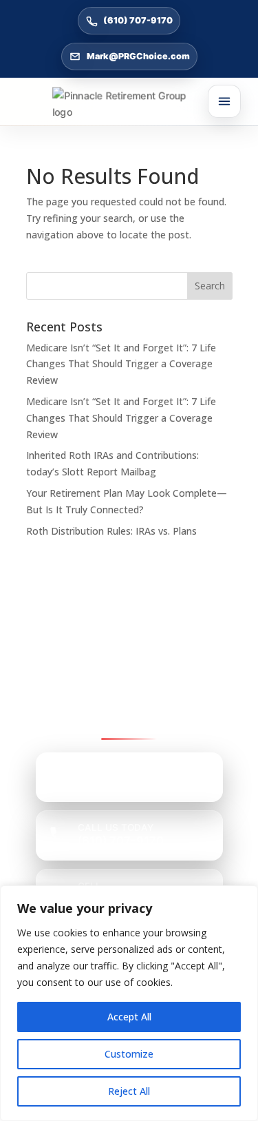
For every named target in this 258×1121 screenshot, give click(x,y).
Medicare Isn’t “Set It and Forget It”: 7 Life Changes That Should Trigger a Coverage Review (121, 364)
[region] (129, 1003)
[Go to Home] (129, 104)
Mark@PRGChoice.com (138, 56)
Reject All (129, 1091)
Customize (129, 1053)
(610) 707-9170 (138, 20)
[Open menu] (224, 101)
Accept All (129, 1016)
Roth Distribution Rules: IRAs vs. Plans (111, 530)
